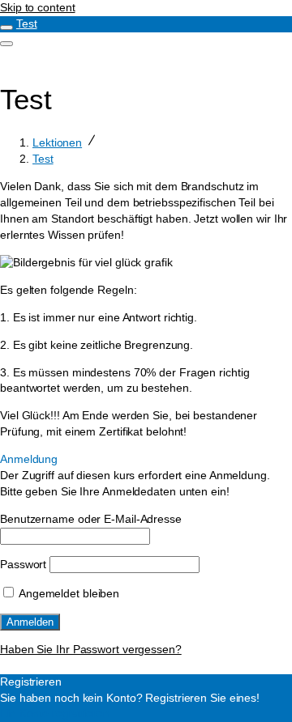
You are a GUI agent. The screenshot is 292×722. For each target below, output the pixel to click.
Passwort (23, 564)
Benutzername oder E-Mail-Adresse (91, 518)
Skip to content (37, 7)
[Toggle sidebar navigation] (6, 27)
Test (26, 23)
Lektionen (57, 142)
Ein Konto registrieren (55, 713)
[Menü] (6, 43)
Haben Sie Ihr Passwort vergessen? (91, 649)
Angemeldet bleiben (67, 593)
